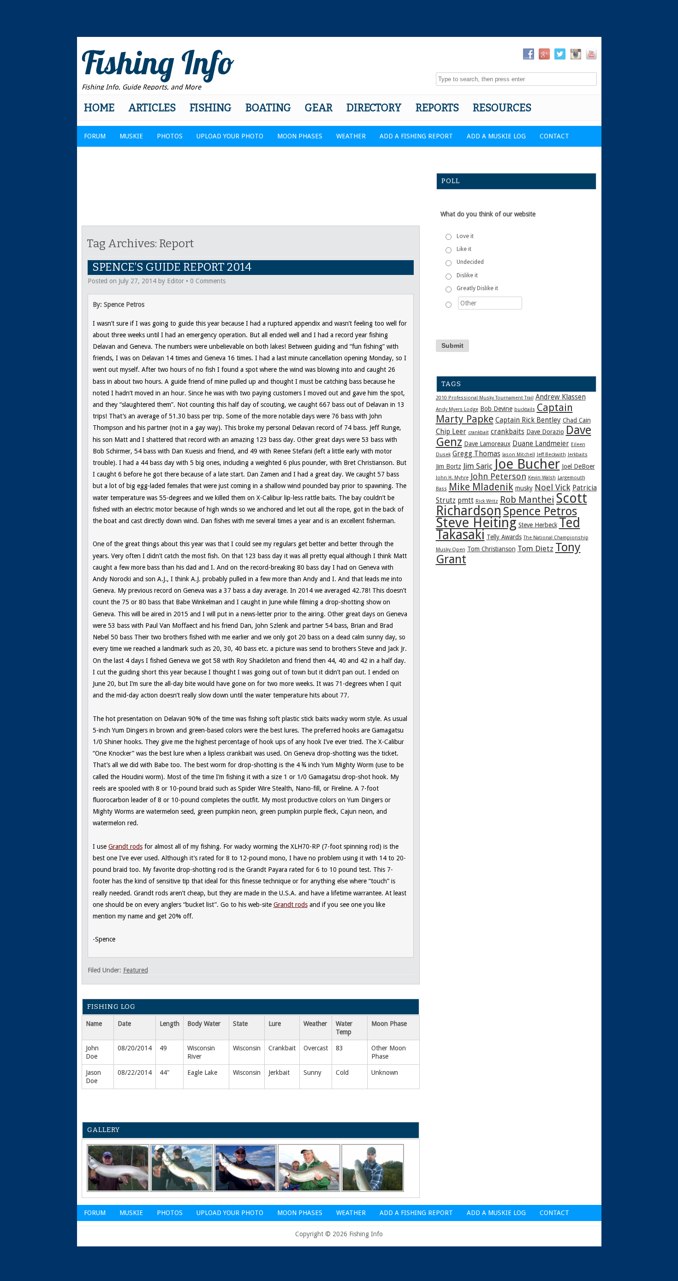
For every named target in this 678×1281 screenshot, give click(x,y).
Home (99, 107)
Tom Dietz (535, 548)
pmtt (466, 500)
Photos (170, 136)
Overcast (315, 1048)
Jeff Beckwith (551, 455)
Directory (374, 107)
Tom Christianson (491, 549)
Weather (351, 136)
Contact (554, 136)
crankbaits (507, 432)
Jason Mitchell (518, 455)
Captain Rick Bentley (528, 420)
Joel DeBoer (578, 466)
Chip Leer (451, 432)
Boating (268, 107)
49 (163, 1048)
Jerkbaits (578, 455)
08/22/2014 (135, 1072)
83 (339, 1048)
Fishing (211, 107)
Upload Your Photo (229, 136)
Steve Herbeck (537, 525)
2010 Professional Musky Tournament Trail (485, 398)
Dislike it (467, 275)
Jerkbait (279, 1072)
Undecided (470, 262)
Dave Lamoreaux (487, 443)
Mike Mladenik (481, 487)
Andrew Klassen (560, 397)
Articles (152, 107)
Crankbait (282, 1048)
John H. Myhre (452, 478)
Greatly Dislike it (477, 288)
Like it (464, 249)
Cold (342, 1072)
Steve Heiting (476, 522)
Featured (135, 970)
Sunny (312, 1072)
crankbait (478, 432)
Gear (319, 107)
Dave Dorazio (545, 431)
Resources (502, 107)
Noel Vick (553, 487)
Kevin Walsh (542, 478)
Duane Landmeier (540, 444)
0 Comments (208, 281)
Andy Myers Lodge (457, 409)
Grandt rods (125, 846)
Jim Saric (478, 466)
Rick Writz (487, 501)
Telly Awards (504, 537)
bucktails (524, 409)
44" (165, 1072)
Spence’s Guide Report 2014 (172, 267)
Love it (465, 236)
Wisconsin (247, 1048)
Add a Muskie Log (496, 136)
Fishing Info (158, 62)
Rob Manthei (527, 499)
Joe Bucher (527, 464)
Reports (437, 107)
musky (524, 488)
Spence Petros (540, 511)
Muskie (131, 136)
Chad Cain (577, 420)
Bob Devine (496, 408)
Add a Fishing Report (416, 136)
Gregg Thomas (476, 454)
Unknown (384, 1072)
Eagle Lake (202, 1072)
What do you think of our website (487, 214)
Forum (95, 136)
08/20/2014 (135, 1048)
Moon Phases (299, 136)
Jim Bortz (448, 466)
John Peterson (498, 476)
